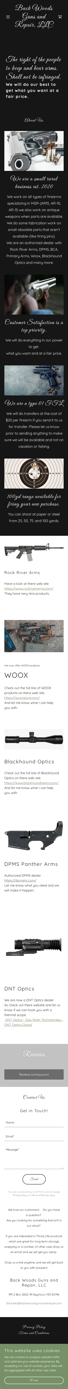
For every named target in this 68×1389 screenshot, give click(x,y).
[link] (34, 25)
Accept (34, 1380)
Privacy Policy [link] (20, 1195)
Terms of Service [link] (40, 1195)
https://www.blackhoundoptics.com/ (31, 783)
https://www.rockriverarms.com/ (28, 588)
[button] (8, 16)
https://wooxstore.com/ (22, 698)
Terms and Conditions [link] (34, 1333)
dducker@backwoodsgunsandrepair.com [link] (34, 1303)
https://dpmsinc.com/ (20, 880)
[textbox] (34, 1122)
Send (34, 1179)
